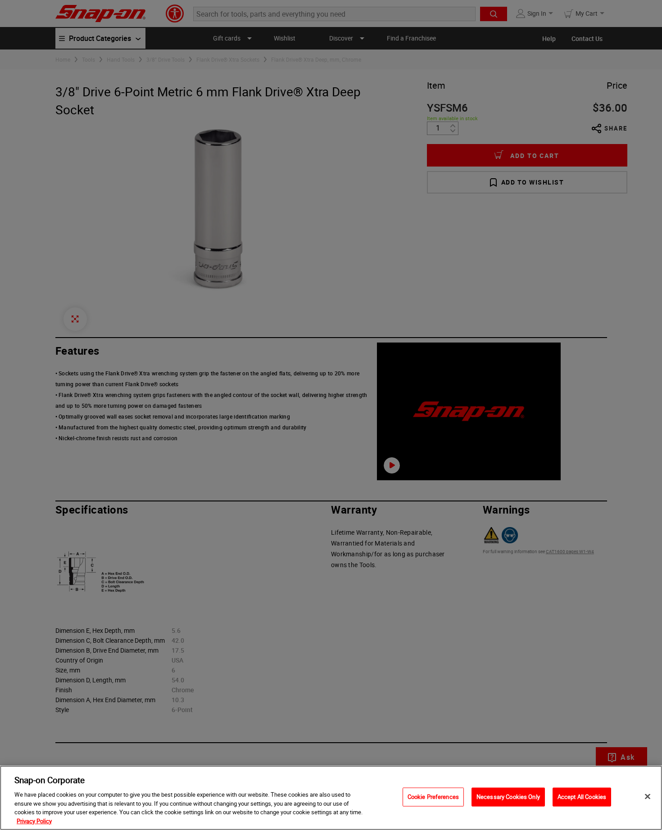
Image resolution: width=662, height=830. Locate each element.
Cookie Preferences (433, 797)
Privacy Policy (34, 820)
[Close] (647, 797)
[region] (331, 798)
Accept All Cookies (582, 797)
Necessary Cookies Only (508, 797)
